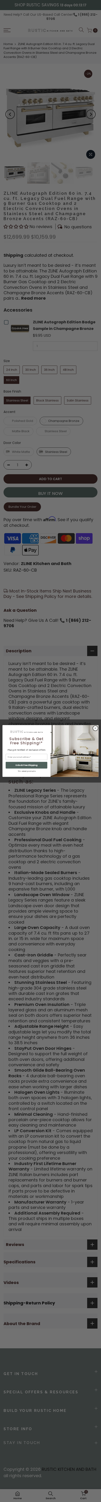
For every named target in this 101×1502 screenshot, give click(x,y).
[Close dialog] (95, 728)
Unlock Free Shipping (26, 765)
